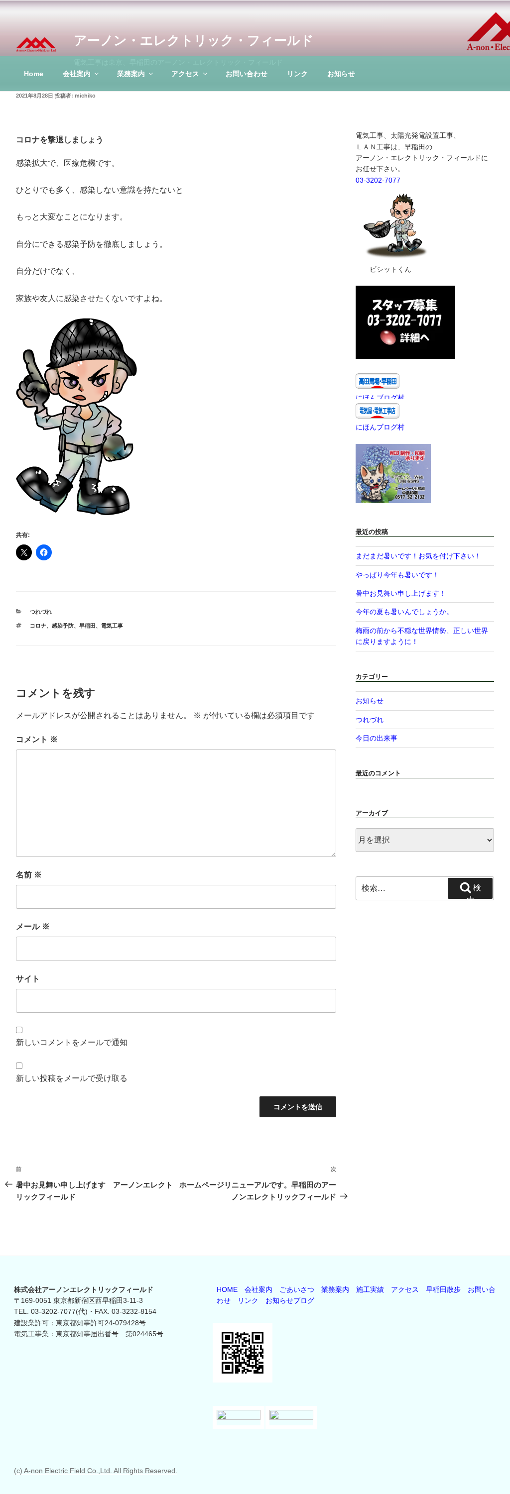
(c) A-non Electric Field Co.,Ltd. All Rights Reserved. (95, 1471)
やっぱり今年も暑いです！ (397, 575)
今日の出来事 (376, 738)
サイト (28, 978)
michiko (85, 96)
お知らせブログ (289, 1300)
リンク (297, 74)
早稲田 (87, 626)
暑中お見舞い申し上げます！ (401, 593)
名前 (29, 874)
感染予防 (63, 626)
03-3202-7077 (378, 180)
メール (33, 926)
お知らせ (341, 74)
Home (33, 74)
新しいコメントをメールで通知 (72, 1042)
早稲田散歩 (443, 1289)
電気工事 (112, 626)
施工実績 (370, 1289)
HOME (227, 1289)
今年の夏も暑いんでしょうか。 (404, 612)
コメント (37, 739)
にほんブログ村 (380, 398)
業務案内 (131, 74)
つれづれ (41, 612)
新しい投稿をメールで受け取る (72, 1078)
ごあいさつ (296, 1289)
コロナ (38, 626)
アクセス (185, 74)
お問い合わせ (246, 74)
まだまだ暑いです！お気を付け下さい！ (418, 556)
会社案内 (77, 74)
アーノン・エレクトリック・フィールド (194, 40)
